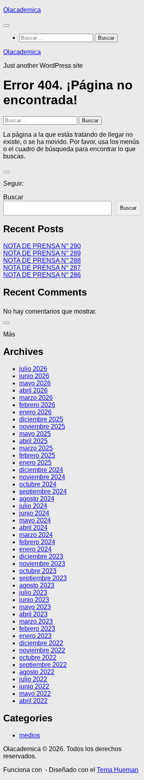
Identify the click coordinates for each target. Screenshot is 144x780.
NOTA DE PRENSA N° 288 (42, 260)
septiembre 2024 (43, 491)
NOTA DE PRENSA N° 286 (42, 274)
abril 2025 (33, 441)
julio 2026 (33, 368)
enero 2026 (35, 412)
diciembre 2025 (41, 419)
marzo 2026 (36, 397)
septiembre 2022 (43, 664)
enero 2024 (35, 549)
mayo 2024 (35, 520)
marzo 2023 (36, 621)
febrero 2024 (37, 542)
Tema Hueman (117, 769)
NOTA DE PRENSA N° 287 (42, 267)
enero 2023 (35, 635)
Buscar (13, 197)
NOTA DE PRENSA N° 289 (42, 253)
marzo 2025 (36, 448)
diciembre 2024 (41, 469)
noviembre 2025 (42, 426)
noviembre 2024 (42, 477)
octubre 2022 (37, 657)
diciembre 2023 (41, 556)
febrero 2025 (37, 455)
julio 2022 (33, 679)
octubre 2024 (37, 484)
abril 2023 (33, 614)
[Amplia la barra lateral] (6, 172)
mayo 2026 (35, 383)
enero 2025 (35, 462)
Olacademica (22, 9)
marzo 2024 (36, 534)
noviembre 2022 (42, 650)
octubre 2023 (37, 570)
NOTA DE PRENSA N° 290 (42, 246)
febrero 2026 (37, 404)
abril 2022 (33, 700)
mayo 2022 (35, 693)
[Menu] (6, 25)
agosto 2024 (36, 498)
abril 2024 (33, 527)
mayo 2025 (35, 433)
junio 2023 (34, 599)
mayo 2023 (35, 607)
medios (29, 735)
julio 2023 (33, 592)
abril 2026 (33, 390)
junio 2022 (34, 686)
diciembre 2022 (41, 643)
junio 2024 (34, 513)
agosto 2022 (36, 672)
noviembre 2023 (42, 563)
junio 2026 (34, 376)
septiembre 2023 (43, 578)
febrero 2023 (37, 628)
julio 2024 (33, 505)
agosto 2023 (36, 585)
